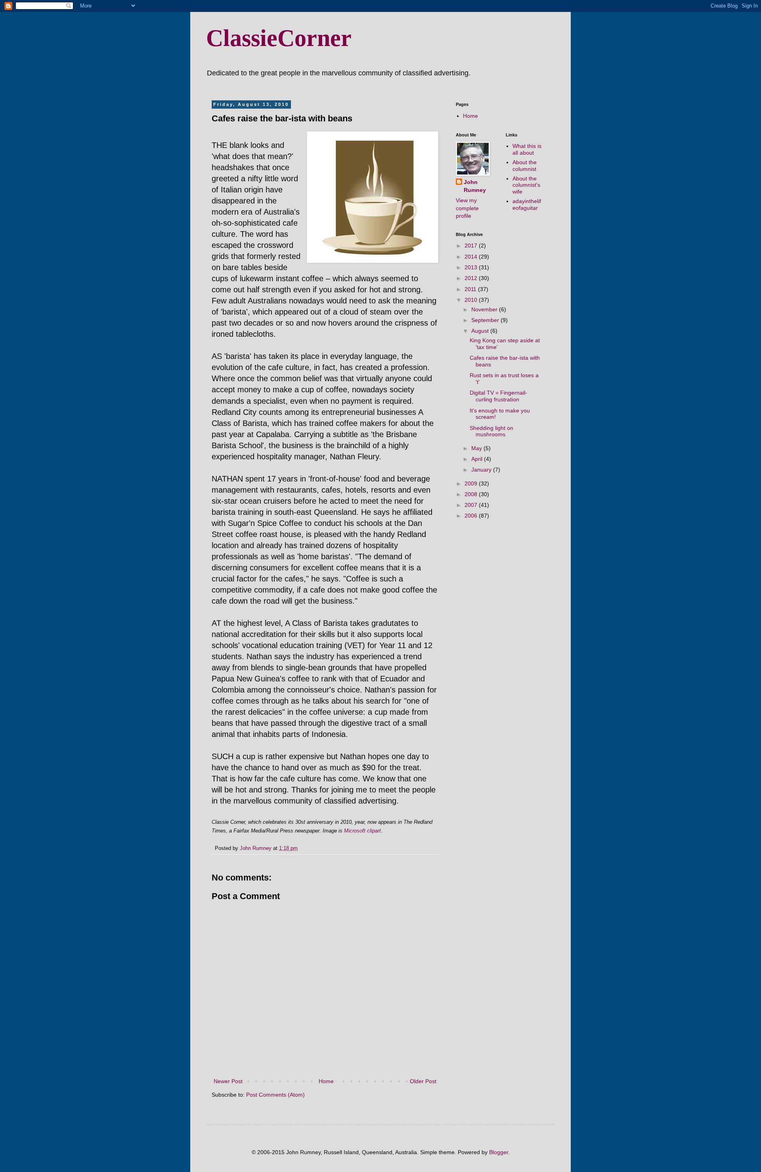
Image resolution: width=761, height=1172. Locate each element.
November (485, 309)
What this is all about (526, 149)
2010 (472, 300)
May (477, 448)
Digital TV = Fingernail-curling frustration (498, 396)
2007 (472, 505)
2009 (472, 483)
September (486, 320)
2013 (472, 267)
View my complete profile (467, 208)
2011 (471, 289)
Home (326, 1081)
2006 (472, 515)
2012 (472, 278)
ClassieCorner (279, 38)
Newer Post (228, 1081)
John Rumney (475, 186)
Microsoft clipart (362, 831)
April (477, 459)
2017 (472, 245)
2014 (472, 256)
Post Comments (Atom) (275, 1094)
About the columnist (524, 165)
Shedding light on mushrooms (491, 431)
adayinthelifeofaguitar (526, 204)
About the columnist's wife (526, 185)
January (482, 469)
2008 (472, 494)
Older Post (423, 1081)
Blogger (498, 1152)
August (480, 331)
